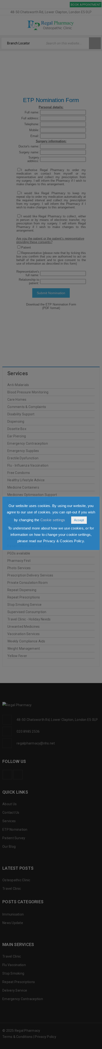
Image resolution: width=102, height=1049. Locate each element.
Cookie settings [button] (52, 520)
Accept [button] (79, 520)
